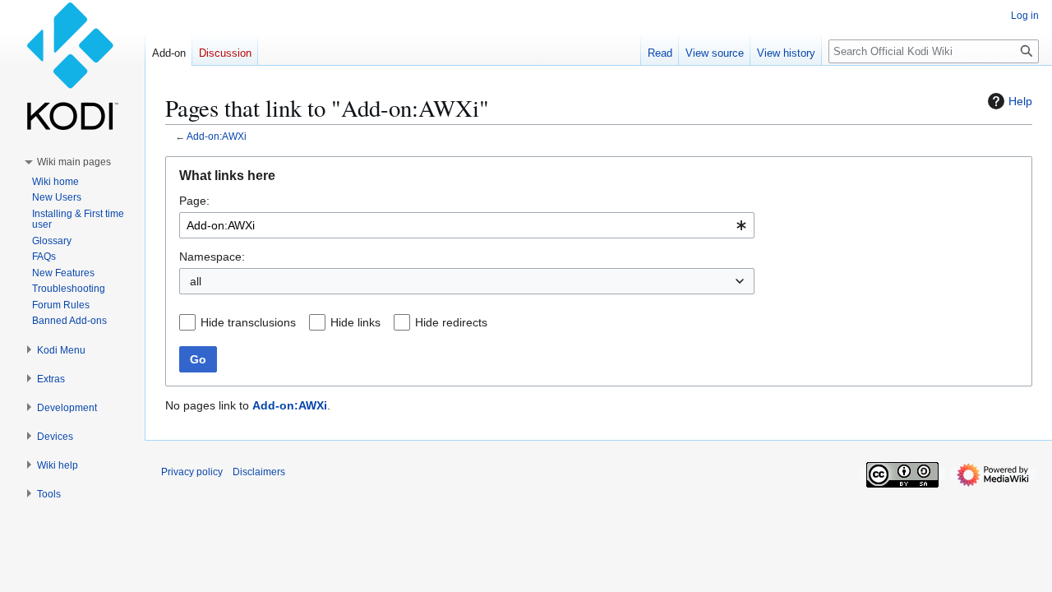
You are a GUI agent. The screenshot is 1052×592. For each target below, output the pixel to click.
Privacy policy (192, 472)
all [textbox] (195, 281)
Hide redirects (451, 322)
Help (1020, 101)
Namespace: (212, 256)
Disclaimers (259, 472)
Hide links (355, 322)
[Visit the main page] (72, 66)
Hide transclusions (248, 322)
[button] (74, 162)
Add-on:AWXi (217, 136)
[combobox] (466, 225)
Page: (194, 200)
